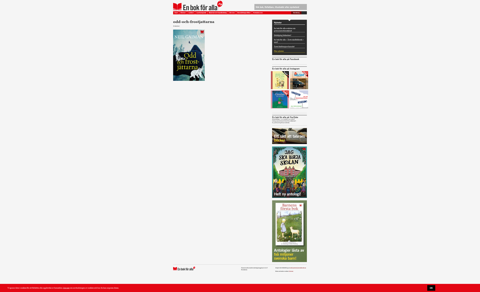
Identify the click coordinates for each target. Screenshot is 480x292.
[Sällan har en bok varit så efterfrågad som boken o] (280, 99)
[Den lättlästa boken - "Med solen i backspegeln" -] (299, 80)
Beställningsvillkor (244, 13)
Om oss (232, 13)
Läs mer (66, 288)
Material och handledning (218, 13)
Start (176, 13)
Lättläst (191, 13)
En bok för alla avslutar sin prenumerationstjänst (285, 29)
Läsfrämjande (201, 13)
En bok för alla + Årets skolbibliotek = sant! (289, 41)
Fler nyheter (279, 51)
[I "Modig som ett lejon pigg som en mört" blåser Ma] (280, 80)
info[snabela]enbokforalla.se (298, 268)
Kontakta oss (258, 13)
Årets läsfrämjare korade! (284, 46)
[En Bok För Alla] (195, 6)
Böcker (183, 13)
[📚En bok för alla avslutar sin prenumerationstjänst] (299, 99)
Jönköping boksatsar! (282, 35)
